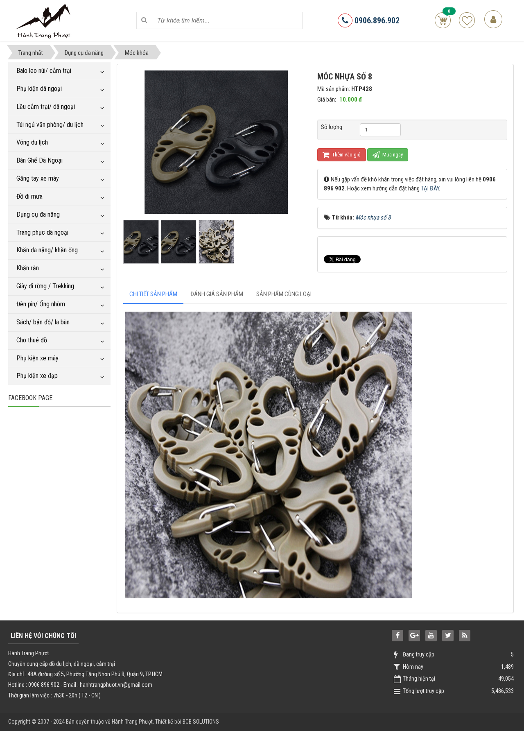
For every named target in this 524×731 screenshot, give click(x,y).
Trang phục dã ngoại (42, 232)
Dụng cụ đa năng (38, 214)
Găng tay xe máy (37, 178)
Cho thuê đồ (31, 340)
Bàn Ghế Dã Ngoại (39, 160)
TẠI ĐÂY (430, 188)
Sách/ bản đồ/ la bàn (43, 322)
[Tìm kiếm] (144, 20)
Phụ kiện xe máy (37, 358)
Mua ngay (392, 155)
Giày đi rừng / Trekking (45, 286)
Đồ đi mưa (29, 196)
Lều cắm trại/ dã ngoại (45, 107)
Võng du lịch (32, 142)
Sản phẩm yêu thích (467, 20)
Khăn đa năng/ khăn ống (47, 250)
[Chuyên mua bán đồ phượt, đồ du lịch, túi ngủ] (44, 20)
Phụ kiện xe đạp (37, 376)
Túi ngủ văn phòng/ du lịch (50, 125)
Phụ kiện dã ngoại (39, 89)
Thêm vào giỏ (346, 155)
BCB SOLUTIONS (201, 721)
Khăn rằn (27, 268)
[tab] (153, 294)
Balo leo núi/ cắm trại (43, 71)
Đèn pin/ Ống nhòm (40, 304)
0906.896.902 (376, 20)
